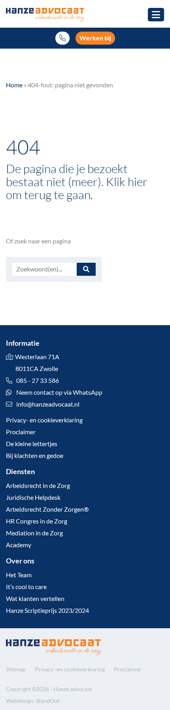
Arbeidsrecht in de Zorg (38, 485)
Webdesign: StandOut (32, 700)
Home (14, 85)
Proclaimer (21, 431)
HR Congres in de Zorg (36, 521)
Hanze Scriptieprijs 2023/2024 (47, 610)
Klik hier (126, 181)
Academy (18, 544)
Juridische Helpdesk (33, 497)
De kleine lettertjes (31, 443)
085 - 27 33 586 (37, 380)
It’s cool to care (26, 586)
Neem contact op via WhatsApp (58, 392)
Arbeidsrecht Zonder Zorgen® (47, 509)
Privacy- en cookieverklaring (44, 420)
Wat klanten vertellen (35, 598)
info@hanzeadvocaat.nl (47, 404)
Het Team (19, 574)
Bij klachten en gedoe (34, 455)
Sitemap (16, 669)
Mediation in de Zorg (34, 533)
